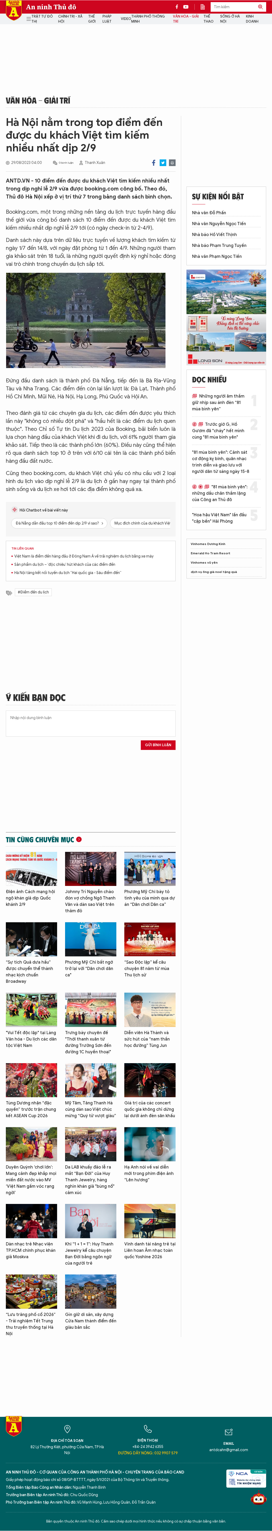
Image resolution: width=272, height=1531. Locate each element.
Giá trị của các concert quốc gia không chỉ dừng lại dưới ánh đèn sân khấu (149, 1109)
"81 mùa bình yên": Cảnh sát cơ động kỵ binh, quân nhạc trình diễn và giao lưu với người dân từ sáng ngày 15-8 (220, 462)
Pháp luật (107, 19)
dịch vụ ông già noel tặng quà (214, 572)
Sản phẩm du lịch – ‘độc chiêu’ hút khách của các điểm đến (64, 564)
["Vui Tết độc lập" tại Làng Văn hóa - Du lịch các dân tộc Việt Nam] (31, 1010)
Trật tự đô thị (42, 19)
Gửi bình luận (158, 745)
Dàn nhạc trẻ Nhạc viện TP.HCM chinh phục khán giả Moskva (31, 1250)
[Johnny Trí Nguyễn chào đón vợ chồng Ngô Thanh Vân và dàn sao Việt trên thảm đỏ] (90, 869)
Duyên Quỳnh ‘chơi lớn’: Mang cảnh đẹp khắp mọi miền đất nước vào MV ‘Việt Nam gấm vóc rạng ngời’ (31, 1180)
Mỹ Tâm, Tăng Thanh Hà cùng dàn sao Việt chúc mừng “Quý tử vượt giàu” (90, 1109)
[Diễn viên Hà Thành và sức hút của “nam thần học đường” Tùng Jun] (150, 1010)
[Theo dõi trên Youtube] (186, 7)
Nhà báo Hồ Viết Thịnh (214, 234)
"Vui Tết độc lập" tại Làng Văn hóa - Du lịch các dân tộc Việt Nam (31, 1039)
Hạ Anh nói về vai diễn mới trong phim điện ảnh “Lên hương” (149, 1174)
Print (172, 162)
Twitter (163, 162)
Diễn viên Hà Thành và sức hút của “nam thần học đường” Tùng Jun (147, 1039)
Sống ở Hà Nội (230, 19)
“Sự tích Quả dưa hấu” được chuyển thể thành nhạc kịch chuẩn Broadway (29, 972)
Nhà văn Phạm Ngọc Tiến (217, 256)
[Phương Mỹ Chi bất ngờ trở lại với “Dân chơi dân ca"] (90, 939)
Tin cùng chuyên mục (40, 839)
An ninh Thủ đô (51, 7)
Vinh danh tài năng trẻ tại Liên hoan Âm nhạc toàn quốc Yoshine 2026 (150, 1250)
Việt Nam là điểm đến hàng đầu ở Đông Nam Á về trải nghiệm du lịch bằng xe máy (84, 556)
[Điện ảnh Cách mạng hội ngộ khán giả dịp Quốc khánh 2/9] (31, 869)
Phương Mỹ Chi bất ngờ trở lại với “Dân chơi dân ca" (89, 969)
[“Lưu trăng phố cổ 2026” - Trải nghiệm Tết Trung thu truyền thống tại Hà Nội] (31, 1291)
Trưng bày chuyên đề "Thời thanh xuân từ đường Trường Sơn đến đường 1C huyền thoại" (88, 1042)
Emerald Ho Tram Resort (210, 553)
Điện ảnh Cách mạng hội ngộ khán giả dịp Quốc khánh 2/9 (30, 898)
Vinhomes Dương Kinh (208, 544)
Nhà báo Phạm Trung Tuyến (219, 245)
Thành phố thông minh (148, 19)
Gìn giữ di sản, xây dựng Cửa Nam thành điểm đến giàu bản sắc (90, 1321)
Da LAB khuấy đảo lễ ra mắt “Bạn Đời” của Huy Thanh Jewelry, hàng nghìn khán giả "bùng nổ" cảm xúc (89, 1180)
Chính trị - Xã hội (70, 19)
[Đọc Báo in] (205, 7)
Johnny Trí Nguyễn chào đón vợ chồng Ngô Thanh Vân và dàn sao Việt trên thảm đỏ (90, 901)
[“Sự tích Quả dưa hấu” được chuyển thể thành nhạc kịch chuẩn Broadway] (31, 939)
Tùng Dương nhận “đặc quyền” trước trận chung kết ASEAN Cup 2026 (31, 1109)
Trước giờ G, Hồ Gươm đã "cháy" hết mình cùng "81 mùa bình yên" (218, 431)
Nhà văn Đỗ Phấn (209, 213)
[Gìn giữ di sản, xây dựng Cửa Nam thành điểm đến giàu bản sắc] (90, 1291)
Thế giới (92, 19)
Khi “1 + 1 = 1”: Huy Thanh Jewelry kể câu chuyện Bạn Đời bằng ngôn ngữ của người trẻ (89, 1253)
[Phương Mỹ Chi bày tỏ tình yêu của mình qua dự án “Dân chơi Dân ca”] (150, 869)
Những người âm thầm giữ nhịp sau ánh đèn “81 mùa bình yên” (218, 403)
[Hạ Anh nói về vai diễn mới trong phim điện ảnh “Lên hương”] (150, 1144)
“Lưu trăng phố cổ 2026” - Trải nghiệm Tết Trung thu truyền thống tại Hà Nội (31, 1324)
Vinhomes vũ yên (204, 562)
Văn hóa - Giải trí (186, 19)
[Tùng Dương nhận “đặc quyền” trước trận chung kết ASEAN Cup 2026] (31, 1080)
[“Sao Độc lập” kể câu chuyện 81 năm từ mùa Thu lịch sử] (150, 939)
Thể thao (208, 19)
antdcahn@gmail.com (228, 1450)
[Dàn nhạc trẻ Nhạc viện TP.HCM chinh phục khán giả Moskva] (31, 1221)
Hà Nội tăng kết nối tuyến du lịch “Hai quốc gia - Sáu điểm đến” (67, 573)
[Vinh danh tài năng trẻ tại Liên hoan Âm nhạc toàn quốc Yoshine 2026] (150, 1221)
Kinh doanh (252, 19)
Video (126, 18)
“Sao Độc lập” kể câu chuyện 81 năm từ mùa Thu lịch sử (146, 969)
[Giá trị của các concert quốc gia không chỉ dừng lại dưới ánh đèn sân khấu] (150, 1080)
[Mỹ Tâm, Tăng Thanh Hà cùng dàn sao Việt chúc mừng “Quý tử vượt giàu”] (90, 1080)
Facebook (153, 162)
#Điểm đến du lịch (33, 592)
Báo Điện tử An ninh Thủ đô (14, 10)
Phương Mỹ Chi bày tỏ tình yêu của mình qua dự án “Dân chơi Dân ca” (149, 898)
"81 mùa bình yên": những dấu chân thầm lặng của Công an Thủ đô (220, 493)
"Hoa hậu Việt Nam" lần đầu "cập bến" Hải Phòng (219, 518)
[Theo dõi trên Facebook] (178, 7)
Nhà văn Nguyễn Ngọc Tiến (219, 223)
